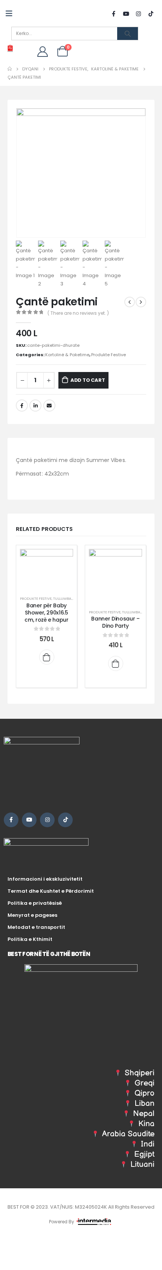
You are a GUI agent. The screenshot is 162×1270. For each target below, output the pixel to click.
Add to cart (87, 380)
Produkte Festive (108, 355)
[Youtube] (126, 13)
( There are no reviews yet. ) (78, 313)
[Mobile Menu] (11, 13)
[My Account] (42, 51)
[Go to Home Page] (10, 69)
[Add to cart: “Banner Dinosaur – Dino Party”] (115, 663)
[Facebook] (113, 13)
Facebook (22, 405)
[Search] (127, 33)
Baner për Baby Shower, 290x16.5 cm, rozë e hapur (46, 613)
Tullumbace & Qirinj (72, 598)
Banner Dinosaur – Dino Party (115, 622)
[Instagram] (138, 13)
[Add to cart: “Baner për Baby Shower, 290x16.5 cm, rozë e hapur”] (46, 657)
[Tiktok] (150, 13)
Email (49, 405)
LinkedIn (35, 405)
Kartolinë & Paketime (67, 355)
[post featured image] (46, 569)
